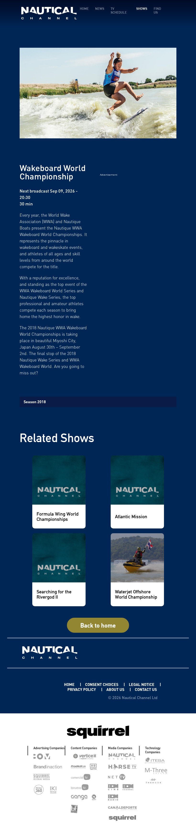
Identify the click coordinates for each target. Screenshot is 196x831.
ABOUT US (115, 689)
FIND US (157, 10)
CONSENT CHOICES (102, 684)
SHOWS (141, 8)
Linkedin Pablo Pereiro (36, 684)
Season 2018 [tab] (35, 401)
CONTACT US (146, 689)
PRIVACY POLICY (82, 689)
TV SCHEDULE (119, 10)
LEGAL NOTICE (142, 684)
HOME (84, 8)
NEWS (99, 8)
